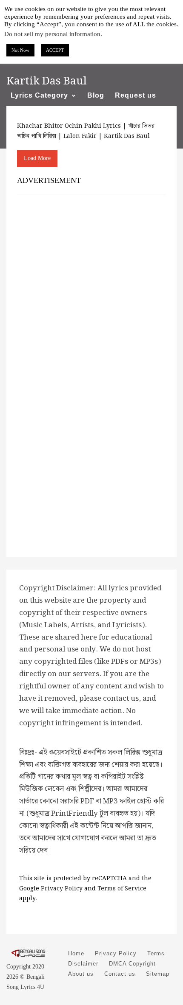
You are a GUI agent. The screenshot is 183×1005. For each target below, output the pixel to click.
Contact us (119, 974)
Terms (156, 953)
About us (81, 974)
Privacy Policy (62, 888)
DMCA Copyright (132, 963)
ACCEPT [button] (55, 50)
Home (76, 953)
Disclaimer (83, 963)
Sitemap (157, 974)
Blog (95, 95)
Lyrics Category (39, 95)
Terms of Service (121, 888)
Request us (135, 95)
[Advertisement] (91, 294)
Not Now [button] (20, 50)
